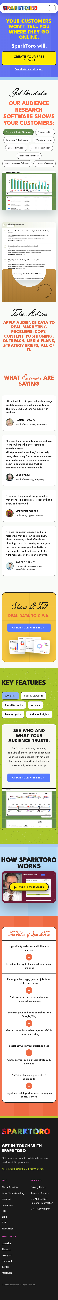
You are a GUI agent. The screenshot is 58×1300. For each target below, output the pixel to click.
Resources (7, 1205)
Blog (4, 1216)
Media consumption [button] (41, 147)
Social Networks (14, 705)
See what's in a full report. (29, 69)
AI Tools (35, 705)
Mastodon (7, 1273)
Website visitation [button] (44, 140)
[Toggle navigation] (52, 8)
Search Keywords (33, 696)
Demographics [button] (45, 132)
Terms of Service (40, 1193)
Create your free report (29, 58)
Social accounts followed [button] (17, 163)
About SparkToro (11, 1187)
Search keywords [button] (16, 147)
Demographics (13, 714)
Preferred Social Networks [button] (18, 132)
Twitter (5, 1267)
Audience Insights (39, 714)
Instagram (7, 1255)
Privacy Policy (38, 1187)
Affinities (10, 696)
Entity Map (7, 1228)
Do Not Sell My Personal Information (42, 1201)
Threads (6, 1249)
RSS (4, 1222)
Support (6, 1199)
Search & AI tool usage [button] (17, 140)
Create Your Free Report (29, 628)
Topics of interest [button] (44, 163)
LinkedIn (6, 1243)
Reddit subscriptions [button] (29, 155)
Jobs (4, 1211)
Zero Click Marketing (13, 1193)
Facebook (7, 1261)
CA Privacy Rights (40, 1208)
